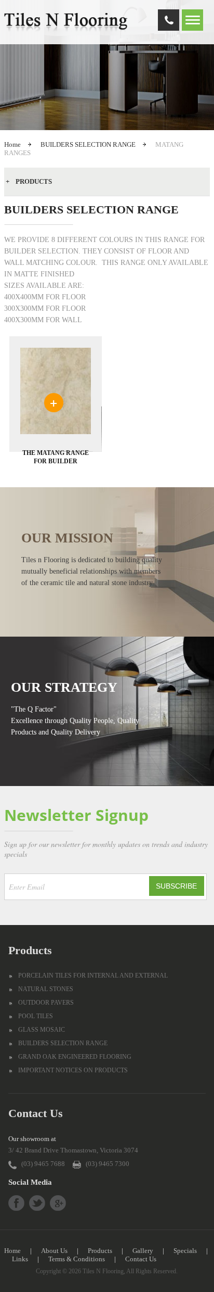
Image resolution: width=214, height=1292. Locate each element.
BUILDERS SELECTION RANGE (88, 144)
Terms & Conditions (76, 1259)
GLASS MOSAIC (41, 1029)
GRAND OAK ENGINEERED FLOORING (74, 1056)
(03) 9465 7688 (43, 1164)
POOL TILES (35, 1016)
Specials (185, 1251)
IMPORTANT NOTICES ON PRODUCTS (73, 1070)
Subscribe (176, 886)
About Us (54, 1251)
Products (100, 1251)
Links (20, 1259)
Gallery (142, 1251)
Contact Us (140, 1259)
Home (12, 144)
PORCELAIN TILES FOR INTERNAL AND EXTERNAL (93, 975)
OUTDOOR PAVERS (46, 1002)
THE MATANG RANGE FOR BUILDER (55, 457)
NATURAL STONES (45, 989)
